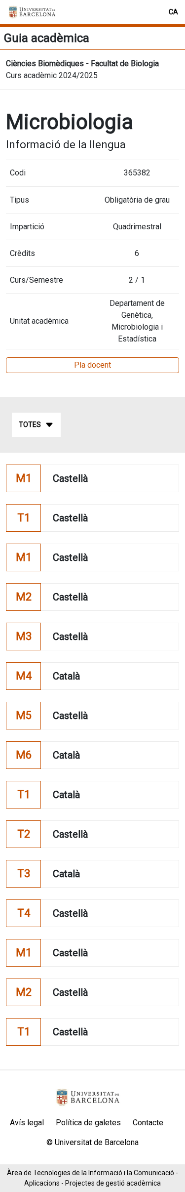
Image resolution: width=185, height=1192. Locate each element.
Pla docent (92, 365)
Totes (30, 424)
